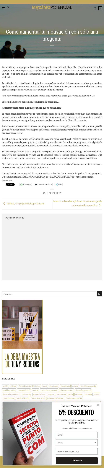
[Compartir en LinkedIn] (60, 193)
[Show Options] (95, 442)
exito (71, 394)
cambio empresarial (88, 386)
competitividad (24, 390)
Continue (77, 460)
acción (5, 386)
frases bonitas (8, 398)
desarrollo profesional (11, 394)
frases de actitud (38, 398)
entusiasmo (61, 394)
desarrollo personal (83, 390)
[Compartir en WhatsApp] (44, 193)
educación (27, 394)
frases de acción (23, 398)
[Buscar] (8, 7)
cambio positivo (9, 390)
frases (96, 394)
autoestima (65, 386)
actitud (13, 386)
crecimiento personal (49, 390)
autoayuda (54, 386)
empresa (51, 394)
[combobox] (76, 442)
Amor (45, 386)
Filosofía (88, 394)
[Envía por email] (54, 193)
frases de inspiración (55, 398)
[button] (3, 7)
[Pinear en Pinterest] (57, 193)
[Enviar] (99, 293)
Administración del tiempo (29, 386)
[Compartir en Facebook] (47, 193)
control (35, 390)
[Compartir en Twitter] (50, 193)
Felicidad (78, 394)
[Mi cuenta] (95, 8)
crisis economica (66, 390)
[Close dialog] (98, 405)
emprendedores (39, 394)
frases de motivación (74, 398)
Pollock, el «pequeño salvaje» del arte (25, 203)
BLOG (52, 2)
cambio (75, 386)
